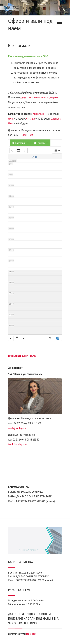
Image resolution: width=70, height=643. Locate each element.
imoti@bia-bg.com (17, 428)
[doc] (24, 135)
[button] (50, 338)
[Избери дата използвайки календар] (18, 150)
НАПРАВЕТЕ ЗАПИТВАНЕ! (22, 355)
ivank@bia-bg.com (17, 444)
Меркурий (38, 113)
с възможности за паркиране (39, 97)
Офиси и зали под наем (30, 24)
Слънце (30, 118)
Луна (10, 118)
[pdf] (31, 135)
